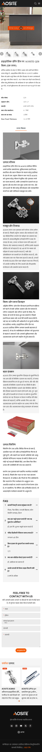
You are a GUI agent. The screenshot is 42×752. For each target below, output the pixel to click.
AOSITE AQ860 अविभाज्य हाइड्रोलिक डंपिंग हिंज (11, 690)
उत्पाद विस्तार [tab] (21, 128)
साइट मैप (27, 747)
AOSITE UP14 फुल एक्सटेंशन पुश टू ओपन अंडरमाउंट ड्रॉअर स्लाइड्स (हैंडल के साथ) (31, 690)
